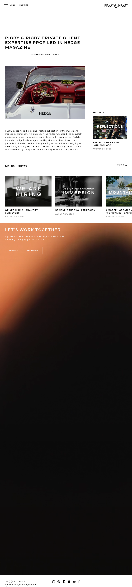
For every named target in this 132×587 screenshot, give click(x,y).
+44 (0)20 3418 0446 (15, 582)
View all (122, 165)
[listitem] (28, 197)
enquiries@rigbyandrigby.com (20, 585)
